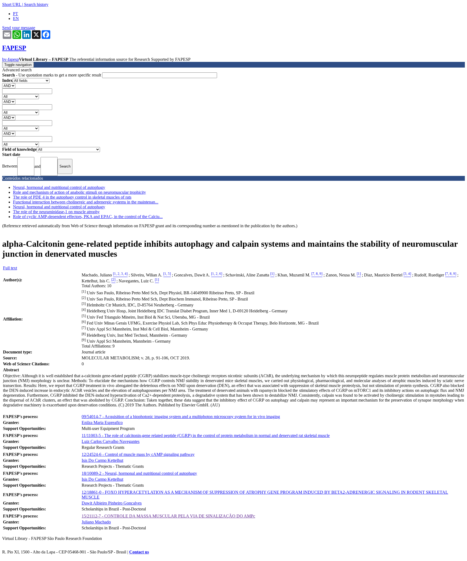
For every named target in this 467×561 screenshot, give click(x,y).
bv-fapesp (10, 59)
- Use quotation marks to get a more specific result (52, 75)
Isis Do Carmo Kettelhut (102, 460)
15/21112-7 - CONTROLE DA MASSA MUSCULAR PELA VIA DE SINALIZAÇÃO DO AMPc (168, 516)
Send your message (18, 27)
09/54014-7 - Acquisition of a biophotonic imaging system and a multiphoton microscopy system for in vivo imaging (181, 416)
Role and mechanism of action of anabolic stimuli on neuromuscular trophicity (79, 192)
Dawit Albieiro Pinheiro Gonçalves (112, 503)
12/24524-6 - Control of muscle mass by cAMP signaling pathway (138, 454)
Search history (36, 4)
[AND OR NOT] (8, 85)
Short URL (11, 4)
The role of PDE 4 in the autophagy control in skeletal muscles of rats (72, 197)
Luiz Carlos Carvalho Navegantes (110, 441)
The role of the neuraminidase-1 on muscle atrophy (56, 211)
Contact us (139, 552)
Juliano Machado (96, 522)
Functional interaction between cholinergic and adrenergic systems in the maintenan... (85, 202)
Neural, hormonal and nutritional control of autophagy (59, 187)
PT (15, 13)
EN (16, 18)
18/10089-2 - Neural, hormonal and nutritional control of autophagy (139, 473)
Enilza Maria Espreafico (102, 422)
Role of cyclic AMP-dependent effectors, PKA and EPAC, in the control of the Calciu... (88, 216)
